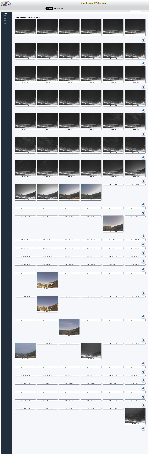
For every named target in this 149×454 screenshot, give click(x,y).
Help (62, 8)
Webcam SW (57, 8)
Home (44, 8)
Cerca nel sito (145, 11)
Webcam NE (50, 8)
